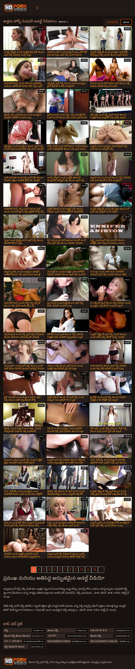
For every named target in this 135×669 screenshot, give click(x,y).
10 (81, 569)
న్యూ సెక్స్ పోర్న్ (112, 22)
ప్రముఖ (126, 22)
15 (94, 569)
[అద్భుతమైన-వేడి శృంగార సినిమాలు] (15, 7)
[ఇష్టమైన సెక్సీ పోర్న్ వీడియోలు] (15, 661)
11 (88, 569)
